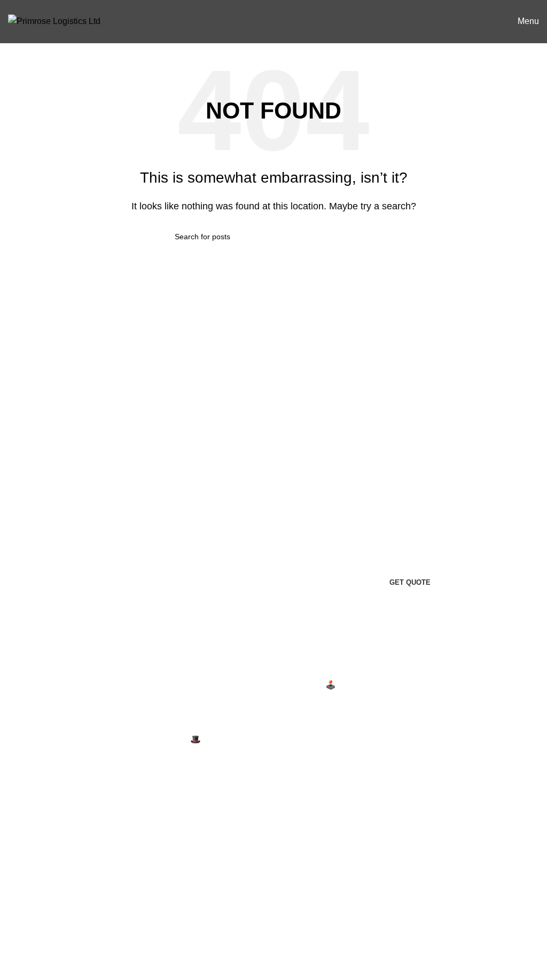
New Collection (219, 849)
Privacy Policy (35, 822)
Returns (23, 841)
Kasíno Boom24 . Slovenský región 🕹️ (263, 684)
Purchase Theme (222, 928)
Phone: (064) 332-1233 (47, 737)
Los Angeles (396, 744)
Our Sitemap (32, 922)
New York (391, 684)
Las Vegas (393, 784)
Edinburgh (392, 724)
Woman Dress (217, 869)
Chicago (389, 765)
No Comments (294, 707)
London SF (394, 704)
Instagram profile (221, 829)
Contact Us (29, 881)
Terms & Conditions (45, 862)
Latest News (31, 901)
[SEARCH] (368, 236)
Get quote (410, 582)
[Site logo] (54, 20)
